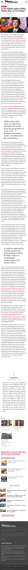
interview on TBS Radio (13, 106)
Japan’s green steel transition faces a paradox (15, 477)
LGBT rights (14, 452)
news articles (16, 40)
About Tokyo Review (6, 566)
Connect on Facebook (8, 516)
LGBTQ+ (20, 452)
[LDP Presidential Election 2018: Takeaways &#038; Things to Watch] (6, 436)
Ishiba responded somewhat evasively (11, 288)
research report (18, 405)
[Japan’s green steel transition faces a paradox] (4, 479)
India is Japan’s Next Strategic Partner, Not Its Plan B (14, 545)
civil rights (13, 451)
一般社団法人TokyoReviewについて (19, 566)
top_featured (16, 454)
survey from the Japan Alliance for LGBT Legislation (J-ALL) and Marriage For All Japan (13, 191)
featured (18, 451)
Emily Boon (8, 13)
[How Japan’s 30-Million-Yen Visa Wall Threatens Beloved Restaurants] (4, 471)
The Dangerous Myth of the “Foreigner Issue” (12, 552)
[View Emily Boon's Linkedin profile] (14, 374)
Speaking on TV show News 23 (9, 153)
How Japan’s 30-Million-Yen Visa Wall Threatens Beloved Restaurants (16, 470)
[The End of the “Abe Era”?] (6, 423)
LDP (7, 452)
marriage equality (16, 453)
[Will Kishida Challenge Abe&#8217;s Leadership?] (18, 423)
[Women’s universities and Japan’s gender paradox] (4, 463)
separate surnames (6, 454)
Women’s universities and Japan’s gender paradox (13, 546)
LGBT (9, 452)
